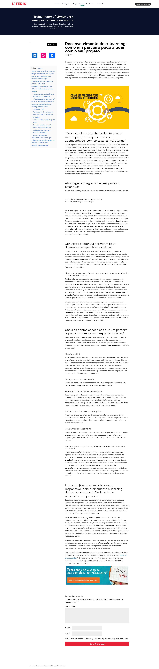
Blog (74, 4)
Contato (100, 4)
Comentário (70, 606)
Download (82, 4)
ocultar (40, 68)
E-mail (68, 634)
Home (57, 4)
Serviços (65, 4)
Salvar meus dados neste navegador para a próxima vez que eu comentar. (97, 639)
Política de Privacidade (57, 666)
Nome (68, 628)
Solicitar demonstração (143, 4)
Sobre (91, 4)
